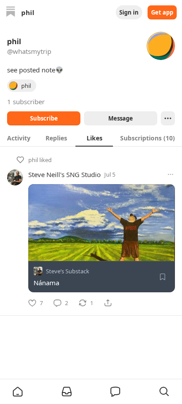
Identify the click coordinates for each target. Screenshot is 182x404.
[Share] (107, 303)
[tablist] (91, 138)
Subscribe (44, 118)
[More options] (170, 174)
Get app (162, 12)
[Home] (10, 12)
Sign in (129, 12)
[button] (18, 392)
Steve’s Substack (67, 271)
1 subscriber (26, 101)
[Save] (162, 277)
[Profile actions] (168, 118)
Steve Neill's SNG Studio (64, 174)
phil (33, 160)
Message (120, 118)
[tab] (19, 138)
